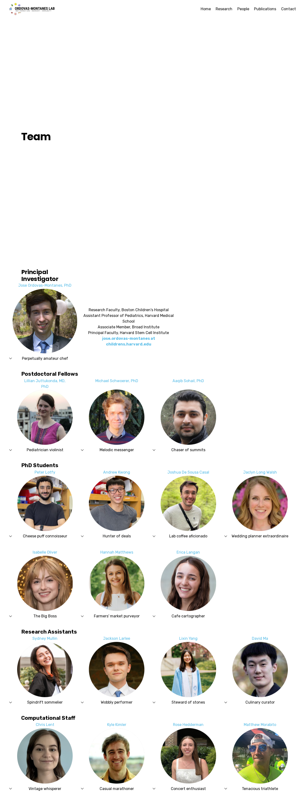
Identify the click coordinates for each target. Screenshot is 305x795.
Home (206, 9)
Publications (265, 9)
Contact (288, 9)
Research (224, 9)
